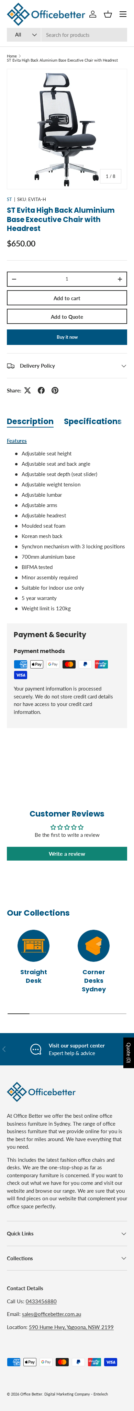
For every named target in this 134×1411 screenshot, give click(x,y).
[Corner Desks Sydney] (94, 946)
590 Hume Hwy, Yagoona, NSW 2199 (71, 1327)
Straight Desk (33, 976)
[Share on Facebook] (41, 390)
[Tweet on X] (27, 390)
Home (12, 56)
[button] (107, 14)
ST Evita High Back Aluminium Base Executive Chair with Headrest (62, 60)
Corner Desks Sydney (94, 980)
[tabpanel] (67, 524)
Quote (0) (129, 1053)
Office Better (31, 1394)
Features (17, 441)
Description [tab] (30, 421)
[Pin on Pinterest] (55, 390)
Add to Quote (67, 317)
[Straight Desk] (33, 946)
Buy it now (67, 337)
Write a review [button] (67, 853)
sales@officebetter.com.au (51, 1314)
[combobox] (67, 35)
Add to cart (67, 298)
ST (9, 199)
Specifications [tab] (93, 421)
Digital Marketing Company (67, 1394)
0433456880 (41, 1301)
